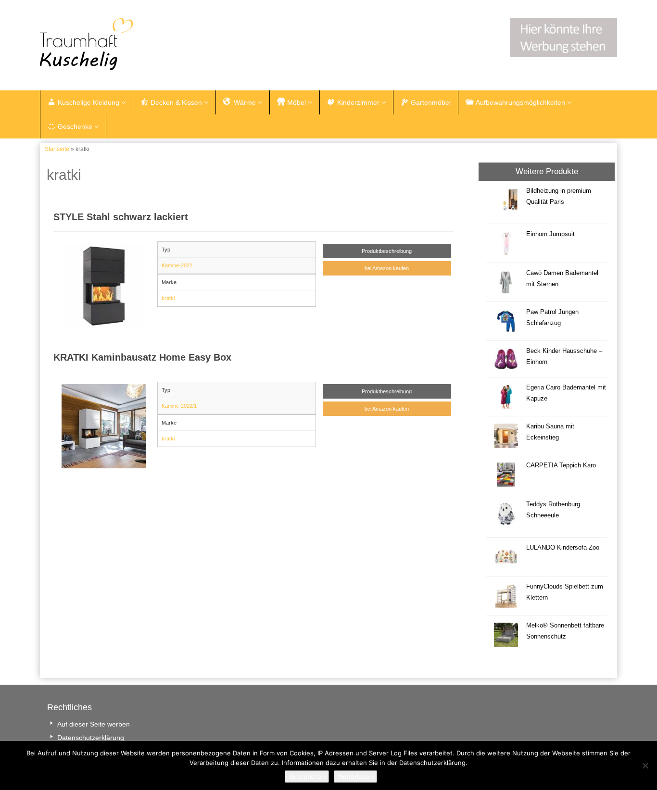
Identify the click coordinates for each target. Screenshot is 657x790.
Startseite (57, 149)
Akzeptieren (307, 776)
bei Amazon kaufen (387, 268)
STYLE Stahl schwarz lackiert (120, 217)
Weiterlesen (355, 776)
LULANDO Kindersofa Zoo (562, 547)
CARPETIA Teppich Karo (561, 465)
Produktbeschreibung (387, 251)
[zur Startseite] (160, 44)
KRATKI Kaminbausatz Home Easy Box (142, 357)
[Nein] (645, 765)
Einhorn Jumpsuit (550, 234)
